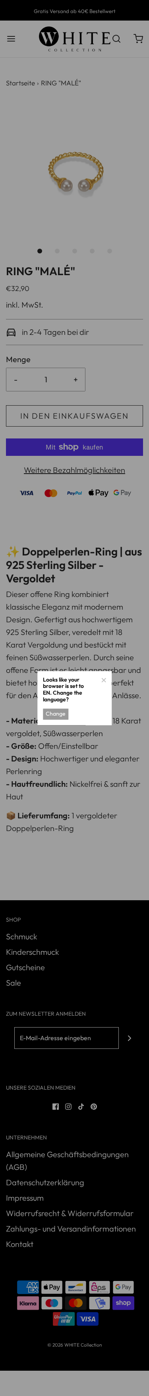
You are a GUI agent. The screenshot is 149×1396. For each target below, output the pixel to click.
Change (56, 714)
